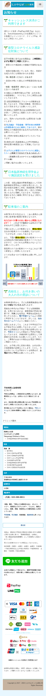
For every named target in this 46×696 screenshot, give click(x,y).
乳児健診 (15, 515)
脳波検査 (30, 515)
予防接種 (7, 515)
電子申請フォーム (26, 316)
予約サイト (12, 332)
